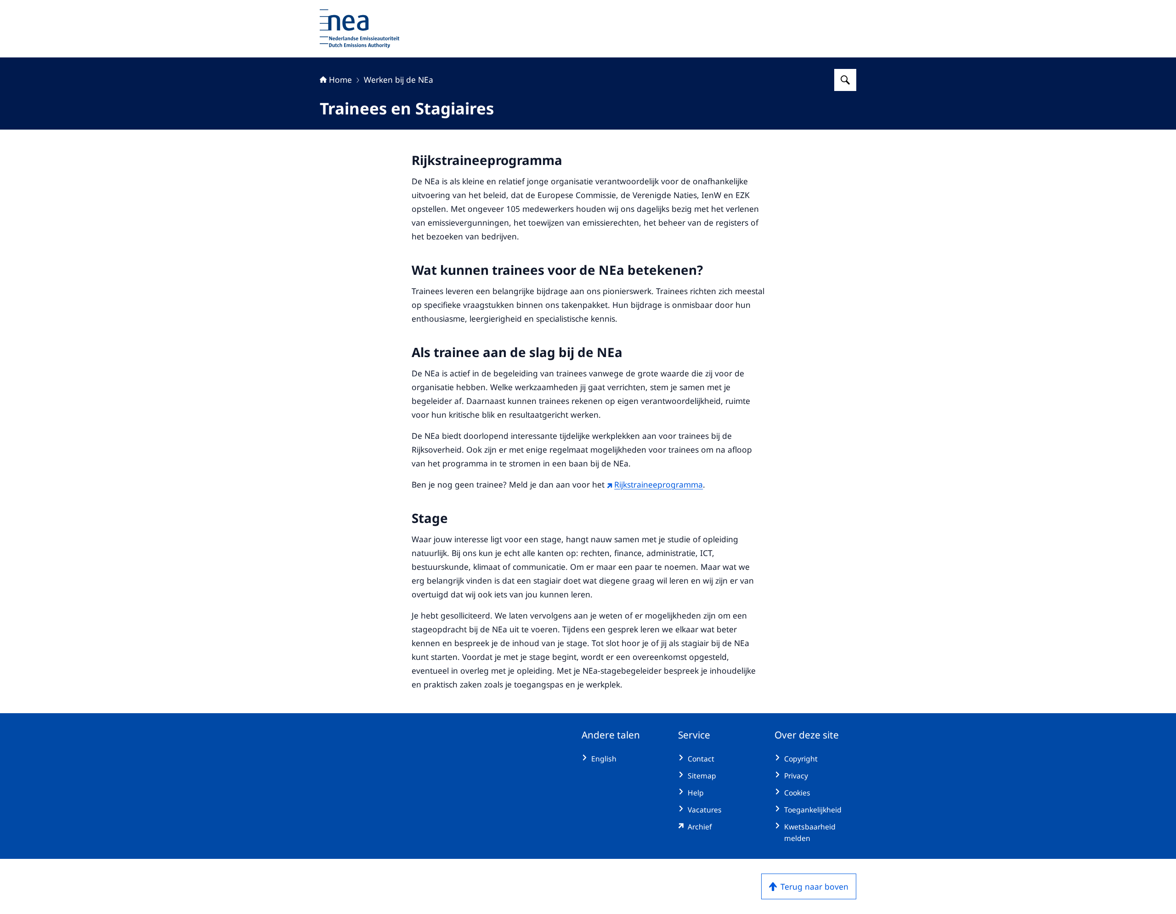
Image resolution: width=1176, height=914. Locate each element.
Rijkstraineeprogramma (658, 484)
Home (340, 79)
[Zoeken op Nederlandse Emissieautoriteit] (845, 80)
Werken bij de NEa (398, 79)
